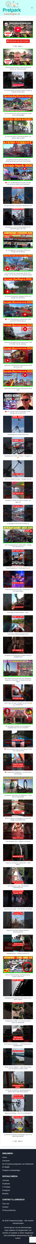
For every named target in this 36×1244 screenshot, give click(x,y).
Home (4, 1157)
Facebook (6, 1184)
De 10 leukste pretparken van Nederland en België (18, 1165)
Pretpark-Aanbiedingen (11, 1170)
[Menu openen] (32, 7)
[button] (20, 46)
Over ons (5, 1204)
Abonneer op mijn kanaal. (19, 41)
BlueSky (5, 1194)
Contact (5, 1207)
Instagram (6, 1190)
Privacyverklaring (8, 1210)
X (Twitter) (6, 1187)
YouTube (5, 1180)
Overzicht (6, 1161)
